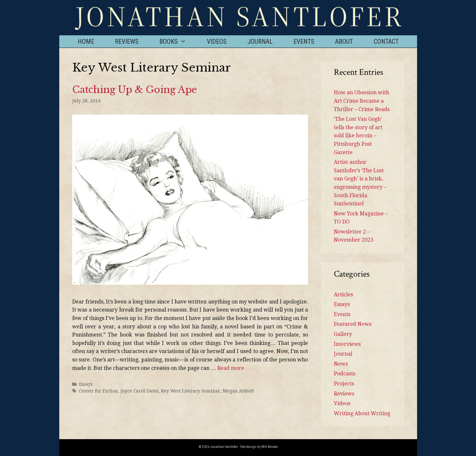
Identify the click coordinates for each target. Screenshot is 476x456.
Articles (343, 294)
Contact (386, 41)
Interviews (347, 344)
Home (86, 41)
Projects (344, 384)
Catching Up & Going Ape (134, 90)
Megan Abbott (238, 390)
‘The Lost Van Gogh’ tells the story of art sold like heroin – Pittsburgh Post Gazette (358, 135)
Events (303, 41)
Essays (86, 384)
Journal (260, 41)
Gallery (343, 334)
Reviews (127, 41)
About (344, 41)
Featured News (352, 324)
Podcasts (344, 373)
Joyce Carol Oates (139, 390)
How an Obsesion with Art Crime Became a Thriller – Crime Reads (362, 100)
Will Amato (269, 447)
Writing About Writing (362, 413)
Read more (230, 368)
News (341, 364)
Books (168, 41)
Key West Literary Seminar (190, 390)
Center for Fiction (98, 390)
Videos (217, 41)
